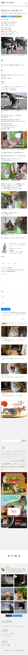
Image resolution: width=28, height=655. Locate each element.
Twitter (8, 16)
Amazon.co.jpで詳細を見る (15, 253)
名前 (2, 291)
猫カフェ (24, 464)
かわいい (8, 453)
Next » (23, 319)
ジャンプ (21, 456)
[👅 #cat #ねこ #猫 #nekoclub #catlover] (7, 607)
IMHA (19, 451)
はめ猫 (14, 454)
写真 (3, 263)
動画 (8, 463)
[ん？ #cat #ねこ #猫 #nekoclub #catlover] (7, 594)
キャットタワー (5, 456)
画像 (8, 467)
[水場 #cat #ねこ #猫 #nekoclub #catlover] (7, 580)
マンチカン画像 (11, 19)
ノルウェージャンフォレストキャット (15, 458)
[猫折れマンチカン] (8, 2)
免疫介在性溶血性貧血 (15, 461)
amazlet (15, 248)
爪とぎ (20, 464)
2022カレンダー (3, 451)
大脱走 (12, 464)
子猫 (14, 464)
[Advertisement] (13, 428)
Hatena (12, 16)
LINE (20, 16)
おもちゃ (23, 451)
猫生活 (4, 466)
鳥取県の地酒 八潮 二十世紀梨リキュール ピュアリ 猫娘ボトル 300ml (18, 245)
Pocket (16, 16)
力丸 (9, 263)
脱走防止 (16, 467)
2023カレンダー (12, 451)
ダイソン (3, 458)
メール (3, 297)
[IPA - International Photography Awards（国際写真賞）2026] (20, 580)
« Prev (3, 319)
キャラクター (14, 456)
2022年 (8, 451)
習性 (12, 466)
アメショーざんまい (6, 635)
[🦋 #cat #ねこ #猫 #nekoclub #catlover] (20, 594)
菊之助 (15, 263)
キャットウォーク (21, 454)
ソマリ (25, 456)
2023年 (16, 451)
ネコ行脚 (7, 458)
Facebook (4, 16)
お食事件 (3, 454)
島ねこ (17, 464)
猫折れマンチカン (11, 650)
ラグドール (8, 461)
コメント (3, 274)
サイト (2, 303)
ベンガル (4, 461)
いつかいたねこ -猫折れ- (7, 633)
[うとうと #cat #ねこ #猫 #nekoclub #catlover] (20, 607)
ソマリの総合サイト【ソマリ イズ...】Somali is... (13, 626)
